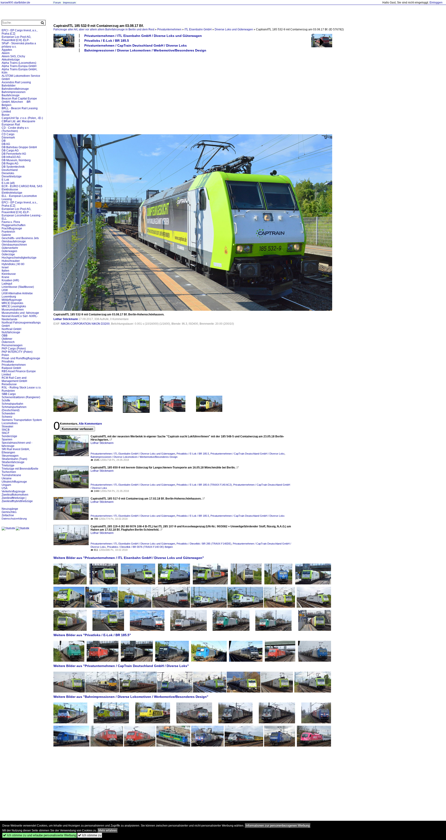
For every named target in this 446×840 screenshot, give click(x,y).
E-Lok (5, 179)
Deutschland (10, 170)
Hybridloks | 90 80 (13, 264)
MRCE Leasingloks (14, 306)
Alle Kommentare (90, 423)
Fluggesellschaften (14, 225)
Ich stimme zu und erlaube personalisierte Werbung (39, 835)
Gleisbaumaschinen (14, 244)
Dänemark (8, 137)
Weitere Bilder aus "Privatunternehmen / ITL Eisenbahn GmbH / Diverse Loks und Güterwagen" (128, 558)
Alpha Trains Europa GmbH (19, 66)
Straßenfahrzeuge (13, 462)
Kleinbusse (9, 274)
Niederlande (9, 319)
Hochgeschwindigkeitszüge (19, 257)
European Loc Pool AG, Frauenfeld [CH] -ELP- (16, 38)
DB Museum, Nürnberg (16, 160)
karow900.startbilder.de (15, 2)
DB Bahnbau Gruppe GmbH (19, 147)
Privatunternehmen (169, 29)
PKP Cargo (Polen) (14, 348)
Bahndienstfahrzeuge (15, 88)
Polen (5, 355)
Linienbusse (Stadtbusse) (18, 287)
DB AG (6, 144)
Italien (5, 270)
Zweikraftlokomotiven (15, 494)
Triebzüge (8, 465)
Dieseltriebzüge (12, 176)
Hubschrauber (11, 261)
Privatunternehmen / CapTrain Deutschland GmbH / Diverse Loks (135, 45)
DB (4, 140)
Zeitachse (8, 515)
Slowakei (7, 426)
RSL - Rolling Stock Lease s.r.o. (21, 387)
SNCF (5, 433)
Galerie (6, 235)
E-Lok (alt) (8, 183)
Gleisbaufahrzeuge (14, 241)
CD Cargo (8, 134)
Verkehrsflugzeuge (13, 491)
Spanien (7, 439)
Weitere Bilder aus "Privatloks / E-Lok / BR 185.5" (92, 635)
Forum (57, 2)
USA (4, 488)
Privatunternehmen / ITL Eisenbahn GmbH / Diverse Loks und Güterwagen (143, 36)
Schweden (8, 413)
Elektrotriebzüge (12, 192)
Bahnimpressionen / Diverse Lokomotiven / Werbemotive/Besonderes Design (145, 50)
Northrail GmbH (11, 329)
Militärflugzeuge (12, 299)
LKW (5, 290)
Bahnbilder (9, 85)
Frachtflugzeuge (12, 228)
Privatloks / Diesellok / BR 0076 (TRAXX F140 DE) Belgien (140, 546)
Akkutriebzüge (11, 59)
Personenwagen (12, 345)
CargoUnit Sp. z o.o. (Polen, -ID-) (22, 118)
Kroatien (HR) (10, 280)
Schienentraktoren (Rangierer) (21, 397)
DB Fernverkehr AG (14, 153)
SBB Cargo (9, 394)
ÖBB (4, 335)
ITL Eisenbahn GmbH (198, 29)
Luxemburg (9, 296)
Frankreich (8, 231)
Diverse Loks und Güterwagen (234, 29)
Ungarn (6, 485)
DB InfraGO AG (11, 157)
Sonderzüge (9, 436)
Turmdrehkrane (11, 475)
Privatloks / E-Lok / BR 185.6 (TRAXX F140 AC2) (204, 484)
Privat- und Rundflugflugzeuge (21, 358)
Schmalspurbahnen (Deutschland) (14, 408)
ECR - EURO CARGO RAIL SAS (22, 186)
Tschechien (9, 472)
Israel (5, 267)
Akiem (6, 53)
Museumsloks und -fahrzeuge (20, 312)
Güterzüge (8, 254)
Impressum (69, 2)
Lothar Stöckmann (65, 319)
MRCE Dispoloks (12, 303)
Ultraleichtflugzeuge (14, 481)
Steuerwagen (10, 455)
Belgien (6, 105)
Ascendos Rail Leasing (16, 82)
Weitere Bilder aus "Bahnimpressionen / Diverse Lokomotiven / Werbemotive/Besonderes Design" (130, 697)
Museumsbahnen (13, 309)
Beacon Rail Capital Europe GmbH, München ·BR (19, 100)
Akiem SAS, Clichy (13, 56)
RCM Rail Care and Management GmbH (14, 379)
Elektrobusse (10, 189)
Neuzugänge (10, 508)
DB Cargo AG (10, 150)
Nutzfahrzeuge (11, 332)
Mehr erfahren (107, 830)
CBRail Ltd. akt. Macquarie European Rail (18, 123)
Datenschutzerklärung (14, 518)
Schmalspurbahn (12, 403)
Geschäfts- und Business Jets (20, 238)
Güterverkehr (10, 248)
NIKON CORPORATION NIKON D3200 (85, 323)
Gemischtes (9, 512)
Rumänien (8, 390)
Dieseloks (8, 173)
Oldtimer (7, 338)
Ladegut (7, 283)
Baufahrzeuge (11, 95)
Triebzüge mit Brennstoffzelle (20, 468)
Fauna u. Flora (11, 222)
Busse (6, 114)
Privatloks (8, 361)
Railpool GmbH (11, 368)
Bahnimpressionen (14, 92)
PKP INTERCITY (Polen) (17, 351)
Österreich (8, 342)
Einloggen (436, 2)
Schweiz (7, 416)
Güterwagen (9, 251)
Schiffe (6, 400)
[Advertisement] (192, 93)
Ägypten (7, 49)
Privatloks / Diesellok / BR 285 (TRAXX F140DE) (204, 543)
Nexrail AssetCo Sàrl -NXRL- (20, 316)
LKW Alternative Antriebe (17, 293)
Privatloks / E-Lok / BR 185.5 (106, 40)
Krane (5, 277)
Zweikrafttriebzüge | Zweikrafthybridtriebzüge (17, 499)
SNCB (6, 429)
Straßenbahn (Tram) (14, 459)
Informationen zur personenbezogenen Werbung (278, 825)
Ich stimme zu (89, 835)
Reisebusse (9, 384)
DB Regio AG (10, 163)
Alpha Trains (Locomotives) (19, 62)
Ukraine (7, 478)
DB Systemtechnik (13, 166)
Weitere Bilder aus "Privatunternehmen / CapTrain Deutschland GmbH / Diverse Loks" (121, 666)
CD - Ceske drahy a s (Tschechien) (15, 129)
